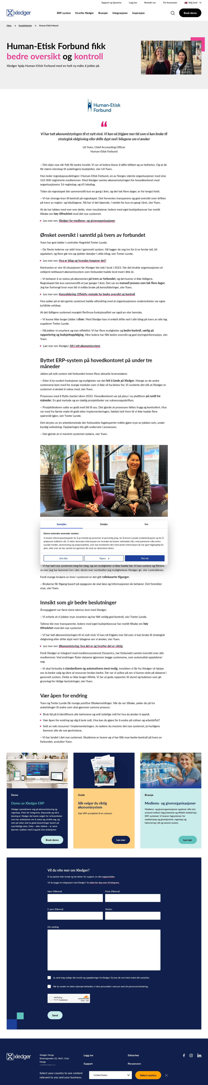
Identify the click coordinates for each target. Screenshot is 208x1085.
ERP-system (64, 13)
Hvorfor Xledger (84, 13)
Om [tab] (146, 524)
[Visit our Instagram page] (191, 1055)
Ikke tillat (63, 558)
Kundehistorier (25, 25)
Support (88, 1063)
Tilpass (102, 558)
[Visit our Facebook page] (184, 1055)
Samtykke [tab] (62, 524)
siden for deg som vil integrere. (105, 882)
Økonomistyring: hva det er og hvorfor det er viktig (91, 646)
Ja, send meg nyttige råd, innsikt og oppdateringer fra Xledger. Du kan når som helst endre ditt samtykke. (101, 977)
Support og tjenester (112, 2)
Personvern (134, 1063)
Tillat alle (145, 558)
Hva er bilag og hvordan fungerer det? (82, 261)
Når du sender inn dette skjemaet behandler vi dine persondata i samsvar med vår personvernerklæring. (100, 986)
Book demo (190, 13)
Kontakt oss (150, 2)
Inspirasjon (138, 13)
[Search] (173, 13)
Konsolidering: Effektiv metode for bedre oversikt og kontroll (97, 294)
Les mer (120, 840)
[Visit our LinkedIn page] (199, 1055)
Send (55, 1015)
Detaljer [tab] (104, 524)
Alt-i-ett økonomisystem (85, 346)
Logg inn (133, 2)
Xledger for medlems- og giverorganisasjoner (87, 221)
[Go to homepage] (19, 12)
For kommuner (170, 2)
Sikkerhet (133, 1055)
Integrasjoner (120, 13)
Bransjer (103, 13)
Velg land (192, 2)
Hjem (9, 25)
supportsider (108, 876)
